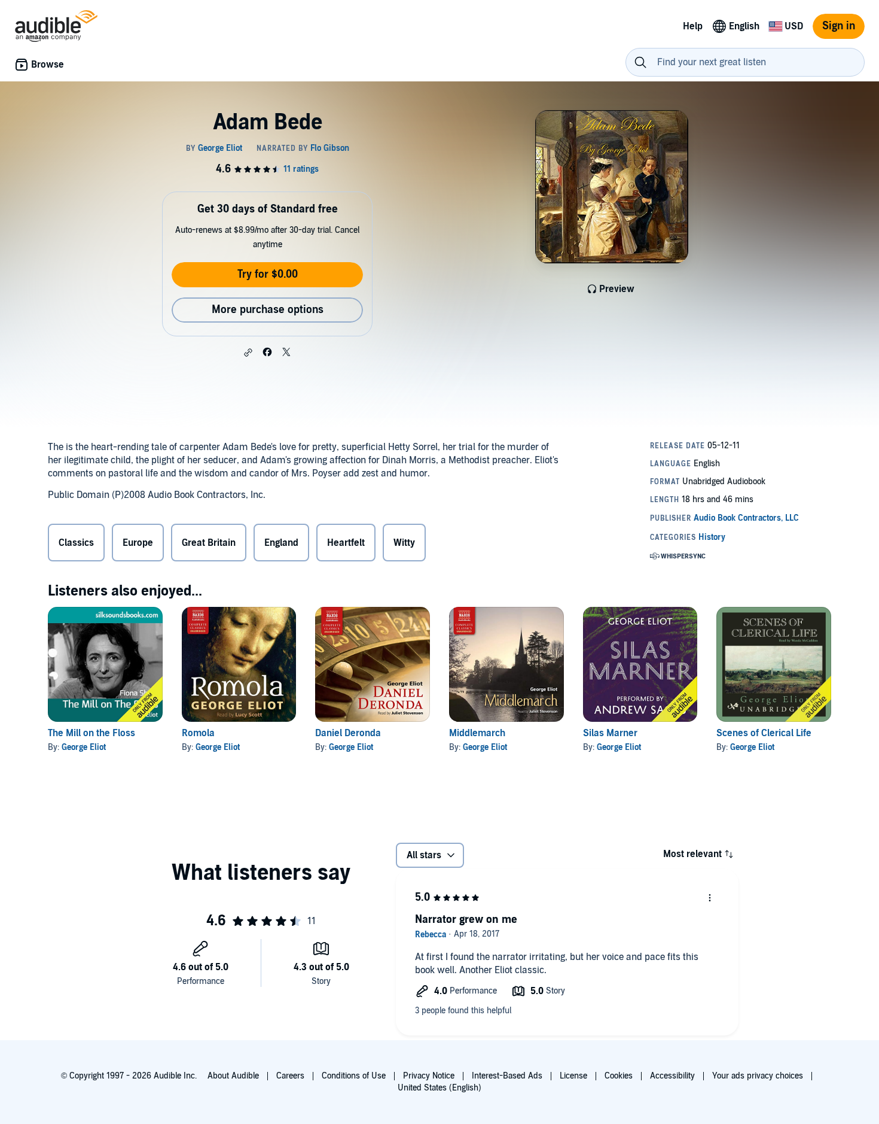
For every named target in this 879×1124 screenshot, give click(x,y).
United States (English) (439, 1088)
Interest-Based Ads (507, 1076)
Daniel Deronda (348, 733)
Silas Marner (610, 733)
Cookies (619, 1076)
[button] (248, 352)
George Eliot (84, 747)
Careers (290, 1076)
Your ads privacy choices (757, 1076)
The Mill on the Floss (91, 733)
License (573, 1076)
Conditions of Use (354, 1076)
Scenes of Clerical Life (763, 733)
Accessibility (672, 1076)
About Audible (233, 1076)
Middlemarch (477, 733)
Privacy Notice (428, 1076)
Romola (198, 733)
